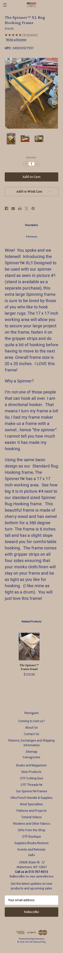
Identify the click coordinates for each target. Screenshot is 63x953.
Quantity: (31, 157)
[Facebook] (6, 208)
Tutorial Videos (31, 817)
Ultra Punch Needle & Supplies (31, 798)
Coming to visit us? (31, 721)
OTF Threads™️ (31, 785)
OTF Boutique (31, 836)
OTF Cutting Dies (31, 778)
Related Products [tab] (31, 621)
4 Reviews (31, 236)
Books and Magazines (31, 765)
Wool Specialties (31, 804)
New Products (31, 772)
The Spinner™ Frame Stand (29, 667)
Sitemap (31, 751)
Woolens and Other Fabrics (31, 823)
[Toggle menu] (5, 5)
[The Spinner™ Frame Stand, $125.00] (29, 646)
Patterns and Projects (31, 810)
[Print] (20, 208)
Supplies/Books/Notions (31, 843)
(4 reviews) (30, 35)
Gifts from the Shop (31, 830)
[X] (26, 208)
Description (31, 225)
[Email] (13, 208)
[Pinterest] (33, 208)
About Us (31, 727)
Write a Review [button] (16, 39)
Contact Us (31, 734)
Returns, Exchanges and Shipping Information (31, 743)
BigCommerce (37, 939)
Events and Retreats (32, 849)
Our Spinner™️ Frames (31, 791)
